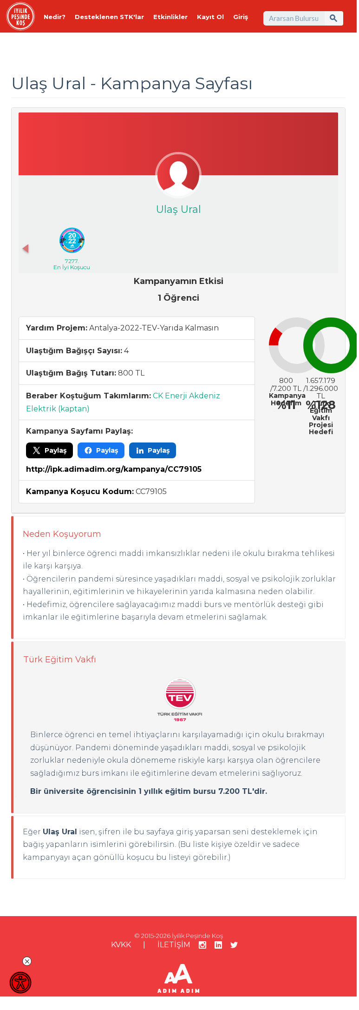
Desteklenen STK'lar (109, 16)
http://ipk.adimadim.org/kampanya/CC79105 (114, 469)
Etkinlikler (170, 16)
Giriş (240, 16)
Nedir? (54, 16)
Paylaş (55, 450)
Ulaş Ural (178, 209)
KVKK (121, 944)
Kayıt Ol (210, 16)
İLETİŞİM (173, 944)
